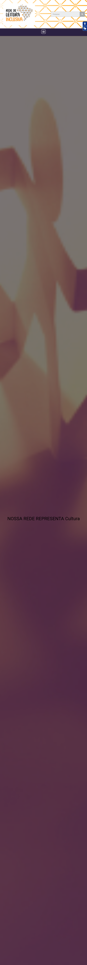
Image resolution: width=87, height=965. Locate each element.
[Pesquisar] (82, 14)
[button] (43, 31)
